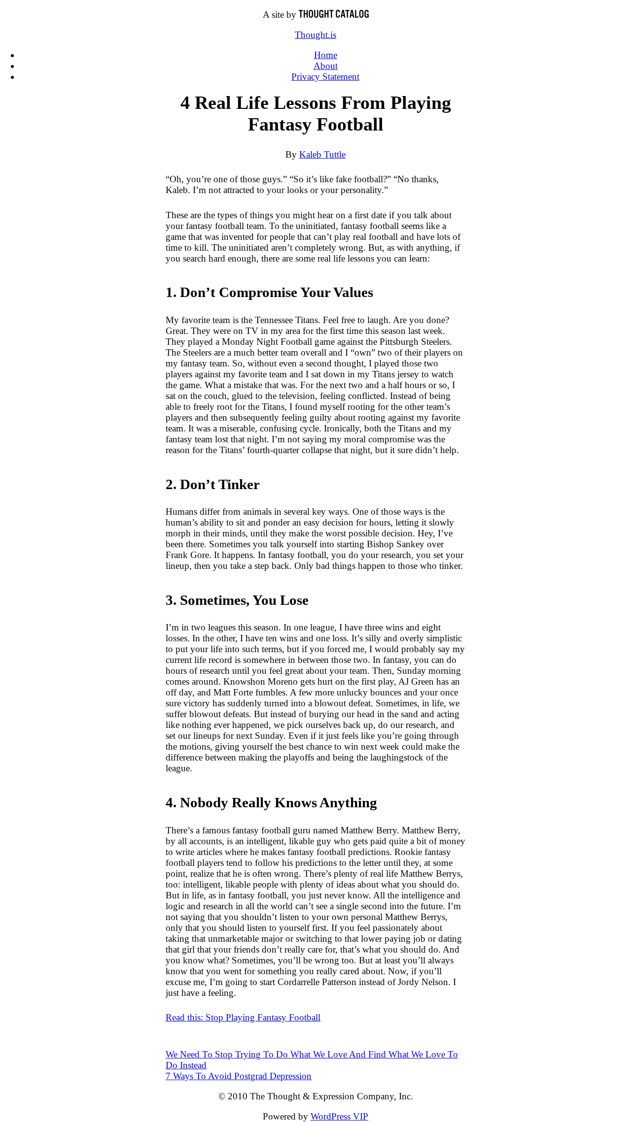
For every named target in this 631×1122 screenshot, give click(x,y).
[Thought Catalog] (334, 14)
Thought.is (315, 35)
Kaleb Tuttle (322, 154)
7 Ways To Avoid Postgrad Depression (239, 1076)
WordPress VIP (339, 1116)
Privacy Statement (325, 76)
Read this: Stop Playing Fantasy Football (243, 1017)
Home (325, 55)
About (326, 66)
